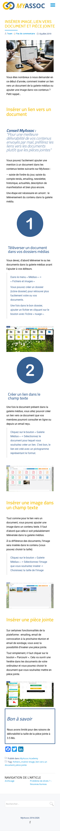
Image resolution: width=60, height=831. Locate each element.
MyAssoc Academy (29, 758)
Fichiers (16, 761)
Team (9, 33)
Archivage (9, 780)
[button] (10, 478)
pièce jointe (21, 765)
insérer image (28, 761)
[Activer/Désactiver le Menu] (53, 5)
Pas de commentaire (25, 33)
